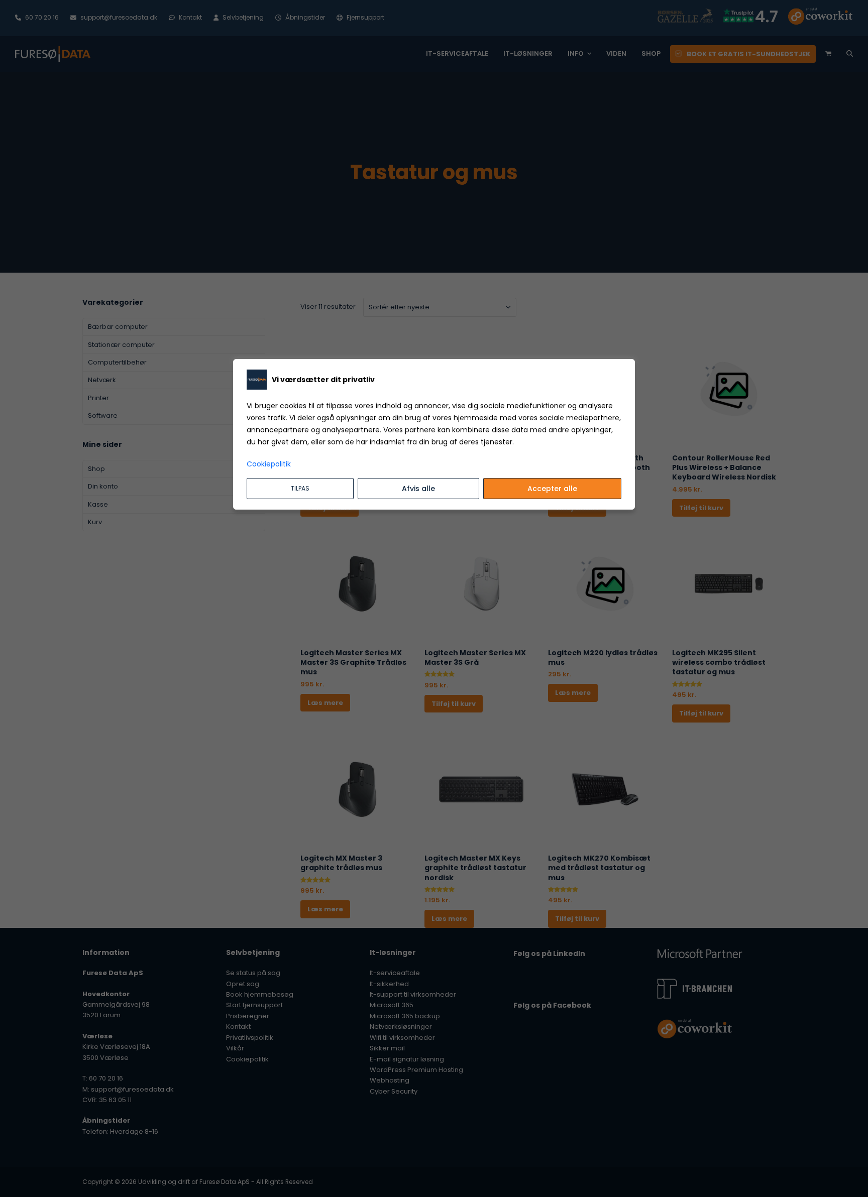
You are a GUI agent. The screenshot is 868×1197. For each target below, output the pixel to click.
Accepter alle (552, 489)
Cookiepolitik (269, 464)
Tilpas (300, 488)
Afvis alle (418, 489)
